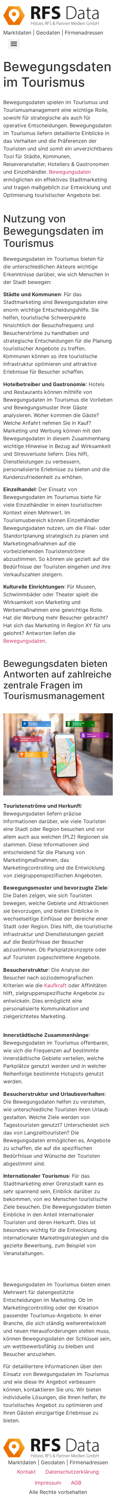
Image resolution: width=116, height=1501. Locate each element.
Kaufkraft (55, 985)
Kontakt (26, 1471)
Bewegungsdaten (70, 172)
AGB (76, 1482)
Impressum (48, 1482)
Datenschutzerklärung (72, 1471)
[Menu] (14, 44)
